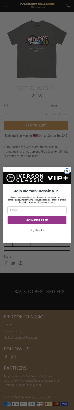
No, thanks (37, 230)
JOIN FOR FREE (37, 220)
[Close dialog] (67, 171)
